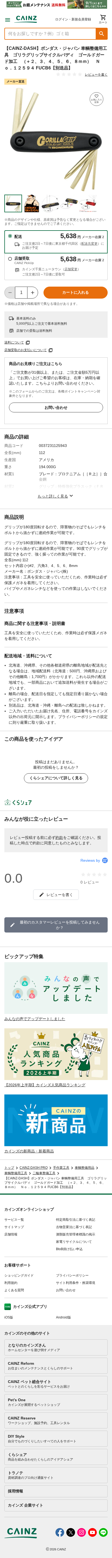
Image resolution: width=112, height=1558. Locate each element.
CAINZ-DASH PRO (34, 1168)
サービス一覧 (14, 1220)
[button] (102, 34)
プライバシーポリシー (72, 1275)
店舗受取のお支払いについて (25, 350)
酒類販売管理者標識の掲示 (75, 1234)
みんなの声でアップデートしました (34, 1019)
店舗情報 (10, 1234)
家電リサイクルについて (74, 1242)
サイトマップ (14, 1227)
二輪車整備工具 (44, 1173)
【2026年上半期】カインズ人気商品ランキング (44, 1085)
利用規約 (10, 1283)
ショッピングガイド (19, 1275)
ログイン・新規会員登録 (73, 19)
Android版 (63, 1317)
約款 (59, 837)
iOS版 (8, 1317)
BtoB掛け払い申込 (69, 1249)
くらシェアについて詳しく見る (56, 778)
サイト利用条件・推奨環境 (75, 1283)
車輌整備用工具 (15, 1173)
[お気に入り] (96, 99)
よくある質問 (14, 1290)
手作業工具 (61, 1168)
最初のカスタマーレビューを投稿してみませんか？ (60, 925)
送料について (14, 342)
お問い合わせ (56, 407)
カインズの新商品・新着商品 (29, 1151)
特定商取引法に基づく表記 (75, 1220)
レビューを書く (96, 74)
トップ (9, 1168)
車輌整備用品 (84, 1168)
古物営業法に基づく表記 (74, 1227)
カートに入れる (75, 292)
